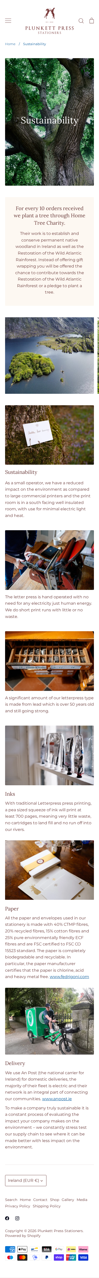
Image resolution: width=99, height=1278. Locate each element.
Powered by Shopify (23, 1236)
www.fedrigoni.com (69, 976)
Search (11, 1200)
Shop (54, 1200)
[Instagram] (17, 1218)
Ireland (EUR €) (23, 1180)
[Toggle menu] (8, 20)
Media (82, 1200)
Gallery (68, 1200)
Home (25, 1200)
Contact (40, 1200)
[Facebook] (7, 1218)
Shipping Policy (47, 1206)
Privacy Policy (17, 1206)
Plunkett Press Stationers (60, 1231)
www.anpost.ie (57, 1098)
